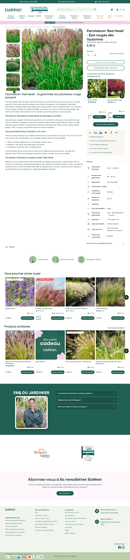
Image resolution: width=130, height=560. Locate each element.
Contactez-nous (41, 515)
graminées (24, 151)
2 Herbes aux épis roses (44, 308)
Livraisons (68, 527)
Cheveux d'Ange (101, 308)
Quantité (90, 51)
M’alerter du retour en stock (105, 68)
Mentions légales (41, 527)
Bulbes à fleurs (22, 17)
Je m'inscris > (65, 493)
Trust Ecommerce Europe (74, 524)
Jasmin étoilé (92, 100)
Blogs (67, 530)
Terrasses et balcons (49, 17)
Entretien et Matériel (87, 17)
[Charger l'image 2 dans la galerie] (13, 36)
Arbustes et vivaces (28, 27)
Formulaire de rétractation (44, 524)
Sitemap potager (11, 526)
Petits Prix (110, 17)
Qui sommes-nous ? (72, 512)
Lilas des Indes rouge (114, 100)
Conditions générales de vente (46, 521)
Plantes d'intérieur (62, 17)
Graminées (39, 27)
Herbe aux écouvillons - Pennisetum (78, 361)
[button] (53, 9)
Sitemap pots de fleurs (13, 535)
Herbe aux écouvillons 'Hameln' (77, 308)
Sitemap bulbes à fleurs (13, 523)
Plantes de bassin (74, 17)
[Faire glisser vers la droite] (14, 92)
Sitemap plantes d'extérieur (15, 520)
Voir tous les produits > (105, 124)
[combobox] (76, 10)
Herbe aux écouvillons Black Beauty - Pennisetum (18, 362)
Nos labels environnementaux (75, 518)
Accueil (7, 27)
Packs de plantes (99, 17)
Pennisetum (47, 27)
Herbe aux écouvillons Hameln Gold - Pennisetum (109, 362)
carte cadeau (40, 361)
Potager (31, 16)
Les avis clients (70, 521)
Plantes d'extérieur (11, 17)
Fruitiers (38, 16)
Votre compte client (42, 518)
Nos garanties (70, 515)
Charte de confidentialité (44, 530)
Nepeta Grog (10, 308)
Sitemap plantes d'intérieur (15, 532)
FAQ (36, 512)
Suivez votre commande (109, 513)
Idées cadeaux (70, 533)
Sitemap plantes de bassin (14, 529)
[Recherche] (95, 9)
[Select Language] (113, 10)
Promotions (118, 16)
